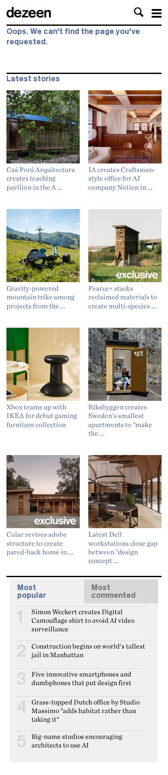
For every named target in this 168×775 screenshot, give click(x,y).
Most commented (113, 591)
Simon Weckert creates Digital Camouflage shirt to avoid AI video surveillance (82, 615)
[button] (139, 12)
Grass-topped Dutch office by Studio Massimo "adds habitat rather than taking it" (85, 705)
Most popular (31, 591)
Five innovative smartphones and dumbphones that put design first (81, 678)
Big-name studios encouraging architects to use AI (76, 740)
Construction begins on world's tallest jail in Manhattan (88, 650)
